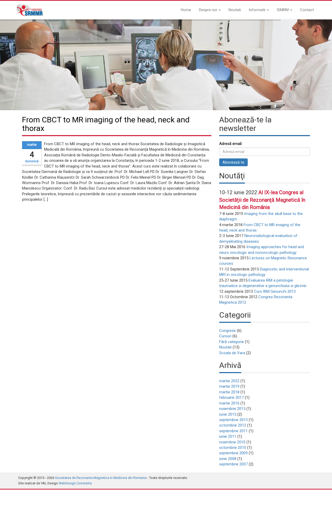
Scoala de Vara (232, 353)
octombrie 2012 (232, 425)
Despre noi (208, 10)
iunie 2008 (227, 458)
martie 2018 (229, 392)
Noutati (235, 10)
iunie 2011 (227, 436)
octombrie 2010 (232, 447)
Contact (307, 10)
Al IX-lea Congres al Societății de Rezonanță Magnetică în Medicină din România (262, 199)
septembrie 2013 (233, 419)
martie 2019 (229, 386)
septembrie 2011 (233, 431)
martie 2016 (229, 403)
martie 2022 (229, 381)
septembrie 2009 (233, 453)
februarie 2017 (231, 397)
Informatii (257, 10)
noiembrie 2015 (232, 408)
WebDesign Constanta (75, 483)
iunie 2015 (227, 414)
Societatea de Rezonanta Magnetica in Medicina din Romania (101, 478)
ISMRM (283, 10)
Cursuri (225, 336)
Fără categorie (231, 341)
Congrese (227, 330)
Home (186, 10)
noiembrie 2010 (232, 442)
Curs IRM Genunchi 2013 (275, 291)
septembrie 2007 (233, 464)
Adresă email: (230, 143)
